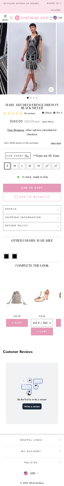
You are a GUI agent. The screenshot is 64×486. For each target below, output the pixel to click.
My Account (31, 451)
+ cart (17, 322)
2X (47, 166)
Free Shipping (15, 130)
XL (30, 166)
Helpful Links (31, 439)
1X (38, 166)
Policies (31, 462)
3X (55, 166)
